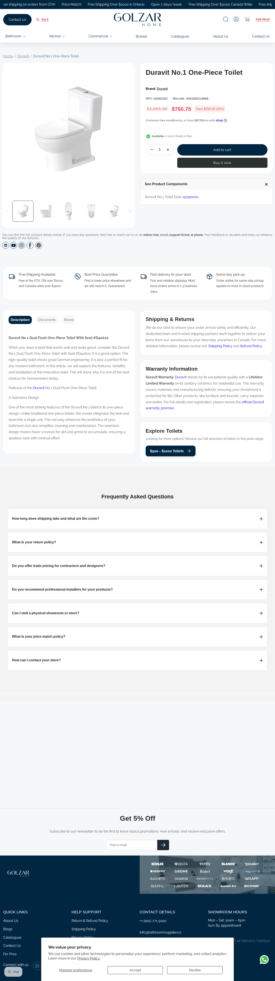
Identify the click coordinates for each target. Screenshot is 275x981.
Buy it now (222, 163)
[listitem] (137, 519)
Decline (195, 970)
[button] (225, 19)
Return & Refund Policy (90, 921)
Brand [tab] (68, 320)
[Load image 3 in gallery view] (68, 211)
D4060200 (160, 98)
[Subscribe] (163, 845)
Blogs (7, 929)
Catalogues (12, 937)
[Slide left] (7, 211)
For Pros (263, 19)
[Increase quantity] (168, 150)
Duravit (23, 56)
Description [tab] (20, 320)
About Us (10, 921)
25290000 (191, 197)
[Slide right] (130, 211)
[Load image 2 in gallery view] (45, 211)
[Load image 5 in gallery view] (114, 211)
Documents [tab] (47, 320)
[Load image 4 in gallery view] (91, 211)
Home (8, 56)
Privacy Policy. (88, 958)
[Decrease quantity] (151, 150)
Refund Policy (251, 346)
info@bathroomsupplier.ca (160, 932)
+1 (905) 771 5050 (153, 921)
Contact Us (17, 20)
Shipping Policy (220, 346)
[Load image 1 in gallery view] (23, 211)
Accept (135, 970)
